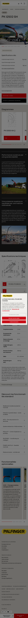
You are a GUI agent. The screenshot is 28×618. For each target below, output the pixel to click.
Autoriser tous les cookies (14, 318)
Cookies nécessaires (14, 321)
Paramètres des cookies (14, 314)
